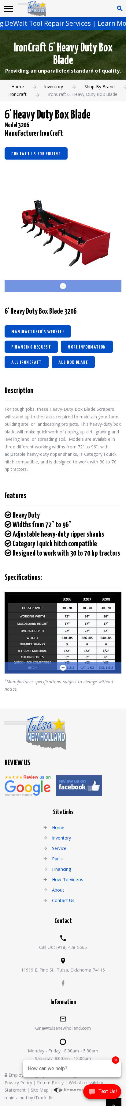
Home (17, 86)
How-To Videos (67, 879)
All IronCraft (26, 362)
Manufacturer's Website (37, 332)
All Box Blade (73, 362)
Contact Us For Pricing (36, 154)
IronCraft (17, 94)
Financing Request (31, 347)
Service (59, 848)
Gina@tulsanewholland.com (63, 1028)
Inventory (53, 86)
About (58, 890)
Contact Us (63, 900)
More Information (87, 347)
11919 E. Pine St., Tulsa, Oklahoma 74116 (63, 970)
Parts (57, 859)
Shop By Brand (99, 86)
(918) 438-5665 (71, 947)
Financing (61, 869)
